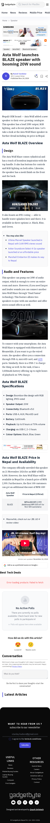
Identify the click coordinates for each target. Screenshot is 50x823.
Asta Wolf (16, 49)
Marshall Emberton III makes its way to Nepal (26, 259)
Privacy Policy (17, 666)
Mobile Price (36, 13)
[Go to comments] (36, 76)
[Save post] (42, 76)
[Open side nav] (47, 4)
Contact (37, 782)
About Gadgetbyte (36, 772)
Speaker (14, 20)
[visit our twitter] (31, 802)
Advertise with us (36, 776)
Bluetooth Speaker (29, 49)
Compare (10, 780)
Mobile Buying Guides (10, 771)
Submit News (37, 766)
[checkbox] (10, 739)
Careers (36, 769)
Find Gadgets (10, 783)
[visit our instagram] (19, 802)
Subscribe (25, 745)
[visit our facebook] (25, 802)
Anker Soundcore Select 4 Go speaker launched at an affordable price (26, 250)
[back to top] (45, 817)
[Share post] (46, 76)
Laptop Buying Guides (7, 775)
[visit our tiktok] (37, 802)
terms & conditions (33, 739)
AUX (40, 359)
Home (5, 13)
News (13, 13)
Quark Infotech (37, 809)
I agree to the (26, 739)
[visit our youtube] (13, 802)
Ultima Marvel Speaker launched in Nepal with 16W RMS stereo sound (25, 242)
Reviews (23, 13)
